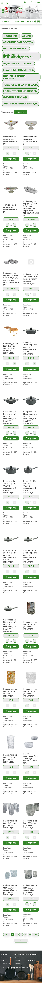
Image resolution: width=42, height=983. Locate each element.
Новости (4, 960)
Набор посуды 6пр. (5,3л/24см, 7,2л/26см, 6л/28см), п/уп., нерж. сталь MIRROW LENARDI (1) (31, 208)
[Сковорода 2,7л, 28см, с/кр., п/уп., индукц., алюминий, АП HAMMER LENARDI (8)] (11, 538)
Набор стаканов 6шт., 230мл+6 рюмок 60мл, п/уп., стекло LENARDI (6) (10, 890)
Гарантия (18, 963)
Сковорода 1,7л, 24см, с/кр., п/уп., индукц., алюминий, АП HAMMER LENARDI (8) (30, 556)
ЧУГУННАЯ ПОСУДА (15, 97)
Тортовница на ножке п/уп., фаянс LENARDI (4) (10, 208)
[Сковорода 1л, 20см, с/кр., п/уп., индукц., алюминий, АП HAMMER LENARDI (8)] (11, 608)
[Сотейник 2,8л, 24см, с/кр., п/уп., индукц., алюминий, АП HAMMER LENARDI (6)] (11, 400)
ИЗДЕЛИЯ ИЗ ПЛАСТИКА (18, 63)
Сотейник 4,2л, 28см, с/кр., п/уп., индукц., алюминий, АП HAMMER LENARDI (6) (30, 348)
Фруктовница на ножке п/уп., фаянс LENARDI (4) (30, 140)
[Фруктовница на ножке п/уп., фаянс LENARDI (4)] (31, 125)
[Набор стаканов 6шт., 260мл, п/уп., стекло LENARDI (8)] (31, 809)
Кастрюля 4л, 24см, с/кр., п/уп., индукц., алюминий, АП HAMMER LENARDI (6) (10, 487)
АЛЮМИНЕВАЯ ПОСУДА (18, 42)
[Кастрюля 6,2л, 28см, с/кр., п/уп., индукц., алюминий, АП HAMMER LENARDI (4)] (31, 400)
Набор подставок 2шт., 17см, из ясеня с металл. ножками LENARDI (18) (11, 348)
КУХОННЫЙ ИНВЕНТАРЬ (18, 69)
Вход (26, 2)
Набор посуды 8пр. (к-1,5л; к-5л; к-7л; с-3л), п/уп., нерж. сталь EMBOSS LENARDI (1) (11, 279)
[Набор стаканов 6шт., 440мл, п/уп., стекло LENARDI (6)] (11, 809)
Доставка (18, 960)
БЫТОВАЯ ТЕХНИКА (15, 48)
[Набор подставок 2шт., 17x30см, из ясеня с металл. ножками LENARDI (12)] (31, 261)
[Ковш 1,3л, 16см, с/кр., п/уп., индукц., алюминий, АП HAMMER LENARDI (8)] (31, 469)
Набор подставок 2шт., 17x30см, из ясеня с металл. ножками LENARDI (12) (31, 279)
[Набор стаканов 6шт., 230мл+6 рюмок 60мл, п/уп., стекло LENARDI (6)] (11, 873)
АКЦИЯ (26, 36)
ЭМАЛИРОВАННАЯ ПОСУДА (20, 103)
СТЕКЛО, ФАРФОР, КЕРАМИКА (14, 77)
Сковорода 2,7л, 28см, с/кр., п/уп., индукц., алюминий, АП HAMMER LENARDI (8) (10, 556)
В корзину (11, 159)
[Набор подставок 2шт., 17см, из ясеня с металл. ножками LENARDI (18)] (11, 330)
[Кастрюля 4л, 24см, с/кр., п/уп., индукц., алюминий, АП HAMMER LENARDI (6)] (11, 469)
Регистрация (35, 2)
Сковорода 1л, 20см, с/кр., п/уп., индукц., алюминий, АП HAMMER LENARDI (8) (10, 626)
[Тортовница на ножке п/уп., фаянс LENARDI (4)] (11, 189)
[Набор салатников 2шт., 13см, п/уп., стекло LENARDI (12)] (31, 742)
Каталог (15, 22)
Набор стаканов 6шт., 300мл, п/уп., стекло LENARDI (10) (30, 692)
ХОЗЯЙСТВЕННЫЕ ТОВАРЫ (20, 91)
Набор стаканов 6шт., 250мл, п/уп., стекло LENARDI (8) (30, 625)
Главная (5, 22)
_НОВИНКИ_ (10, 36)
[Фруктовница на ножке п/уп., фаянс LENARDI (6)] (11, 125)
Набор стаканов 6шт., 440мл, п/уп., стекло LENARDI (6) (10, 824)
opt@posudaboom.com (24, 967)
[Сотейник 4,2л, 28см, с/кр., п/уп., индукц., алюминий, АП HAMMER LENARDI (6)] (31, 330)
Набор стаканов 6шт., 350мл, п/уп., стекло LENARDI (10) (10, 758)
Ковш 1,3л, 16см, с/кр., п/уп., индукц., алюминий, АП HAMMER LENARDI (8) (30, 487)
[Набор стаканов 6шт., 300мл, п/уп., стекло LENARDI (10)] (31, 677)
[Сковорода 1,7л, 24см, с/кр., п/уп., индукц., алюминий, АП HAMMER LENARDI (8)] (31, 538)
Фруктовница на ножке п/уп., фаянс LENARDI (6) (10, 140)
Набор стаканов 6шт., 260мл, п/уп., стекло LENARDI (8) (30, 824)
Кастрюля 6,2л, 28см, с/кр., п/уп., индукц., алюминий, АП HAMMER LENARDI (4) (30, 418)
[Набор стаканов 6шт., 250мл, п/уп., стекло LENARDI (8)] (31, 608)
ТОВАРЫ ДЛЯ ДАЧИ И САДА (20, 84)
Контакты (31, 960)
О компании (6, 963)
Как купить (26, 22)
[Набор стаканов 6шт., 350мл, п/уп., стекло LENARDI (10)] (11, 742)
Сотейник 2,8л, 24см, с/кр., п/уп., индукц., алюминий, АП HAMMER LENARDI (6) (10, 418)
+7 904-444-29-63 (32, 12)
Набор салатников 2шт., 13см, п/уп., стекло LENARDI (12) (30, 758)
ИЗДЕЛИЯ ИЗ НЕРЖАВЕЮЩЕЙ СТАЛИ (18, 56)
